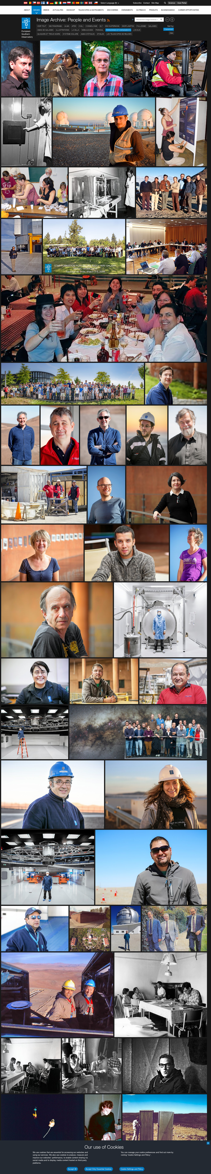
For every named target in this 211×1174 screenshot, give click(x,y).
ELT (101, 26)
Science (172, 3)
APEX (74, 26)
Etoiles (100, 34)
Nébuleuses (87, 30)
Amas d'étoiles (88, 34)
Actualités (58, 10)
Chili (81, 26)
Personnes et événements (118, 30)
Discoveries (112, 10)
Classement (168, 29)
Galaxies (152, 26)
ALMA (66, 26)
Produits (153, 10)
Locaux (136, 30)
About (27, 10)
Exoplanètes (128, 26)
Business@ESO (168, 10)
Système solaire (70, 34)
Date (171, 33)
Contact (146, 3)
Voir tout (41, 26)
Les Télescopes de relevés (119, 34)
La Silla (75, 30)
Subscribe (137, 3)
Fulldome (141, 26)
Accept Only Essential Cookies (99, 1169)
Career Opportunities (188, 10)
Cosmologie (91, 26)
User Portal (181, 3)
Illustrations (62, 30)
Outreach (141, 10)
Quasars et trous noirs (48, 34)
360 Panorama (55, 26)
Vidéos (46, 10)
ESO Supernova (112, 26)
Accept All (72, 1169)
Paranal (99, 30)
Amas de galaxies (45, 30)
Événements (127, 10)
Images (36, 10)
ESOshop (71, 10)
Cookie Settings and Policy (132, 1169)
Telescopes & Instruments (91, 10)
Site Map (155, 3)
